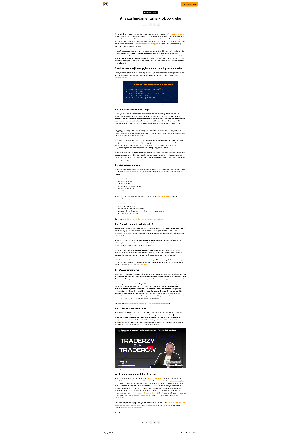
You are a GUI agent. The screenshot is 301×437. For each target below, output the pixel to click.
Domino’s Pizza (134, 405)
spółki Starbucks (151, 405)
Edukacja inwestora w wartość (150, 12)
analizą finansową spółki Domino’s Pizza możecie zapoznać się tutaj (147, 303)
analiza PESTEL (137, 171)
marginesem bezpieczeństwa (124, 320)
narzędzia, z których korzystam (145, 393)
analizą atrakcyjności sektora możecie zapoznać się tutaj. (144, 219)
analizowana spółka (177, 381)
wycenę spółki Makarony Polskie (131, 407)
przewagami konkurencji (123, 233)
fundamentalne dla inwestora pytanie (147, 44)
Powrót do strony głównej (189, 4)
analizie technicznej (178, 34)
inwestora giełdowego (154, 378)
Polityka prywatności (150, 433)
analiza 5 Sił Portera (163, 196)
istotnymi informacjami (140, 395)
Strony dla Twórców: (186, 433)
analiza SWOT (143, 265)
